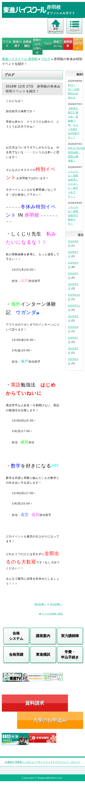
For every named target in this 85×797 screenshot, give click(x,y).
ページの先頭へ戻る (52, 613)
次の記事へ (56, 604)
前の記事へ (40, 604)
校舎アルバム (58, 43)
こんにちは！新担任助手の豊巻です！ (73, 215)
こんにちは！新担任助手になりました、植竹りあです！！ (73, 184)
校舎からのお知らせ (37, 46)
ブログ (47, 43)
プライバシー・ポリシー (67, 762)
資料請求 (68, 43)
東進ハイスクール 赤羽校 (20, 59)
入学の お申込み (78, 44)
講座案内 (43, 636)
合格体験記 (27, 43)
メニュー (74, 30)
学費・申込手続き (70, 654)
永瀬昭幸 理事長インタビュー (20, 762)
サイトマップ (45, 762)
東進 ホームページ (56, 30)
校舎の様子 (17, 43)
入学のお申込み (50, 720)
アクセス (7, 43)
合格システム (16, 635)
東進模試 (43, 654)
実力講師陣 (70, 636)
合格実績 (16, 654)
